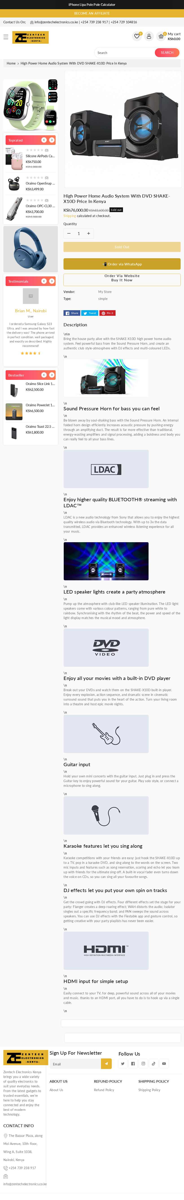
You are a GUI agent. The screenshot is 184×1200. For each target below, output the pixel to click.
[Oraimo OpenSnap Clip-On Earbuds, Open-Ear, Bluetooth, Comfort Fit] (14, 184)
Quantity (70, 224)
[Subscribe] (106, 1063)
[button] (7, 38)
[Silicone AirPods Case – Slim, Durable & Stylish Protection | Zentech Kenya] (14, 158)
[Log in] (149, 36)
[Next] (52, 140)
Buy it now (122, 280)
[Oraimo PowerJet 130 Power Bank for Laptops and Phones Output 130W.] (14, 411)
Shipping (70, 216)
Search (167, 52)
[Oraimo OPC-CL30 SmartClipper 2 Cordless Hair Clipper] (14, 209)
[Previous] (44, 140)
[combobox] (125, 52)
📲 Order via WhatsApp (122, 264)
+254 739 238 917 (22, 1168)
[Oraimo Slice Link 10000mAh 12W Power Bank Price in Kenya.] (14, 390)
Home (11, 63)
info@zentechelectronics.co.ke (25, 1184)
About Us (59, 1081)
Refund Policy (108, 1081)
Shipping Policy (153, 1081)
